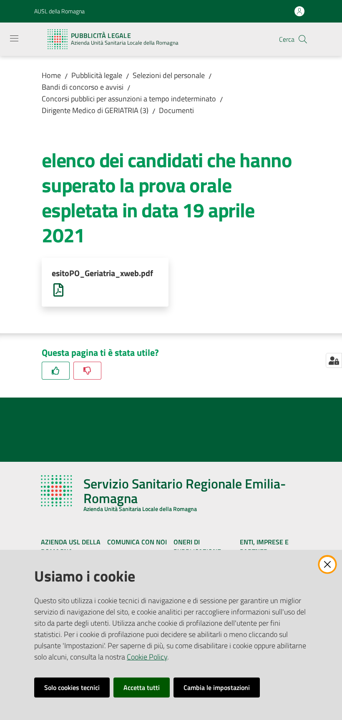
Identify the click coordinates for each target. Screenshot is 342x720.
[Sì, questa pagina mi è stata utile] (56, 371)
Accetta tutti (141, 687)
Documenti (176, 110)
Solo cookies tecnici (72, 687)
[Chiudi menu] (312, 16)
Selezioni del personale (169, 75)
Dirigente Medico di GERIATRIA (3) (95, 110)
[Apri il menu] (14, 38)
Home (51, 75)
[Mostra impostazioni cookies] (334, 360)
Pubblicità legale (96, 75)
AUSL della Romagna (59, 11)
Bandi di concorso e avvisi (82, 87)
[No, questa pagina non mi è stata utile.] (87, 371)
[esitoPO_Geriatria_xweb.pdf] (58, 289)
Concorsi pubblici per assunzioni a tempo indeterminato (129, 98)
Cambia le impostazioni (217, 687)
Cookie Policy (147, 656)
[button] (303, 39)
